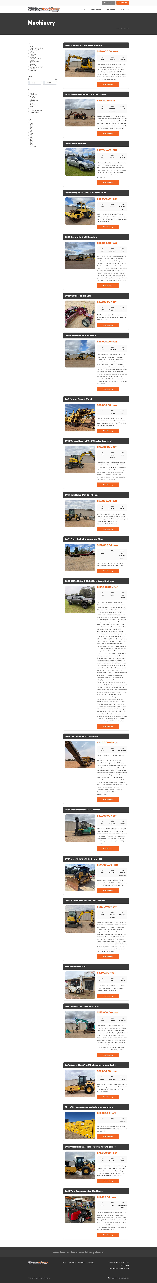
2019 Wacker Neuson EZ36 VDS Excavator (85, 900)
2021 (102, 310)
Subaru (112, 157)
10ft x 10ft (122, 1121)
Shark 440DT (122, 750)
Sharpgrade (112, 310)
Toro (112, 1205)
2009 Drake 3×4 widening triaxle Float (84, 539)
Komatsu (112, 59)
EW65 (122, 455)
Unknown (102, 981)
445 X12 (122, 108)
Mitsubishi (112, 824)
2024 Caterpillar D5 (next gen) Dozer (83, 858)
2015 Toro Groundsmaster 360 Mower (84, 1191)
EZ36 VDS (122, 915)
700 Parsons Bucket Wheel (78, 399)
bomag (112, 207)
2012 (102, 207)
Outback (122, 157)
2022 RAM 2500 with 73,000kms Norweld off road (89, 581)
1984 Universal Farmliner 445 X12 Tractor (85, 94)
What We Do (96, 9)
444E (122, 251)
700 (122, 413)
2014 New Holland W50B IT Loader (82, 494)
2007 (102, 251)
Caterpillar (112, 251)
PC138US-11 (122, 59)
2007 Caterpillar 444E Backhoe (81, 237)
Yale (112, 981)
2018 (102, 455)
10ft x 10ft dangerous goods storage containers (89, 1107)
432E (122, 349)
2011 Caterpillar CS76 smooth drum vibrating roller (90, 1146)
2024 (102, 873)
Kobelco (112, 1020)
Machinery (111, 9)
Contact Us (125, 9)
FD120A (122, 824)
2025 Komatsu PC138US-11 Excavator (83, 45)
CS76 (122, 1161)
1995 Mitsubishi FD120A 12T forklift (82, 809)
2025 (102, 59)
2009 (102, 553)
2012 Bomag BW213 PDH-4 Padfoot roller (85, 192)
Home (83, 9)
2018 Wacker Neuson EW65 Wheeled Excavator (88, 440)
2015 (102, 157)
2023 (102, 595)
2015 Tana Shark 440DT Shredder (81, 736)
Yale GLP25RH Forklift (75, 966)
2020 (102, 1020)
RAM (112, 595)
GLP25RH (122, 981)
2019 (102, 915)
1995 (102, 824)
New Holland (112, 509)
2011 (102, 349)
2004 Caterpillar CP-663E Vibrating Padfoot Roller (90, 1065)
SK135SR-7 (122, 1020)
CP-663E (122, 1079)
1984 (102, 108)
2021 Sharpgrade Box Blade (79, 295)
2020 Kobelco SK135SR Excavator (82, 1006)
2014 (102, 509)
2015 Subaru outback (75, 143)
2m (122, 310)
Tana (112, 750)
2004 (102, 1079)
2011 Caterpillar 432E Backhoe (80, 335)
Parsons (112, 413)
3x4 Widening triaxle (122, 555)
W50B (122, 509)
